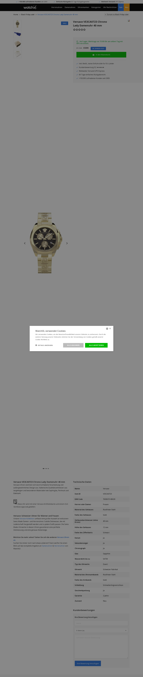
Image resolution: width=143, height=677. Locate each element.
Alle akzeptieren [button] (96, 345)
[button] (44, 345)
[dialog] (71, 338)
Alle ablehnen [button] (73, 345)
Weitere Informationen (58, 339)
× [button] (110, 328)
